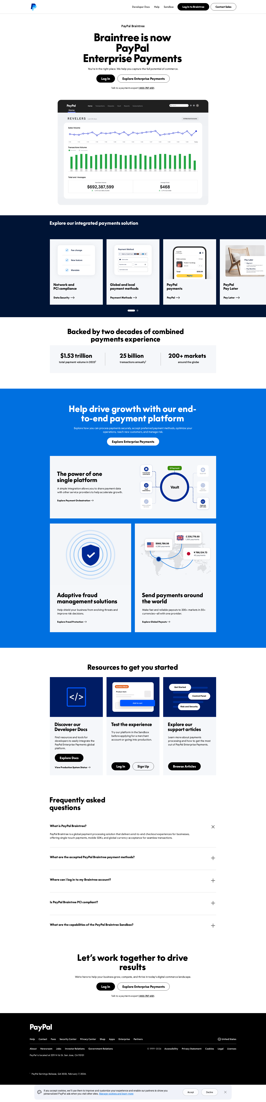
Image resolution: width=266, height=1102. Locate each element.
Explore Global (154, 621)
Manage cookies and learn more (116, 1093)
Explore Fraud (70, 621)
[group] (76, 272)
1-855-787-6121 (146, 88)
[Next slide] (216, 272)
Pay (229, 297)
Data (62, 297)
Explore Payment (73, 500)
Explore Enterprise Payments (143, 78)
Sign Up (143, 766)
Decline (209, 1092)
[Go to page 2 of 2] (137, 310)
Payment (121, 297)
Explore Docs (69, 758)
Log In (105, 78)
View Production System (71, 767)
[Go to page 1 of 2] (131, 310)
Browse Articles (184, 766)
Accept (190, 1092)
